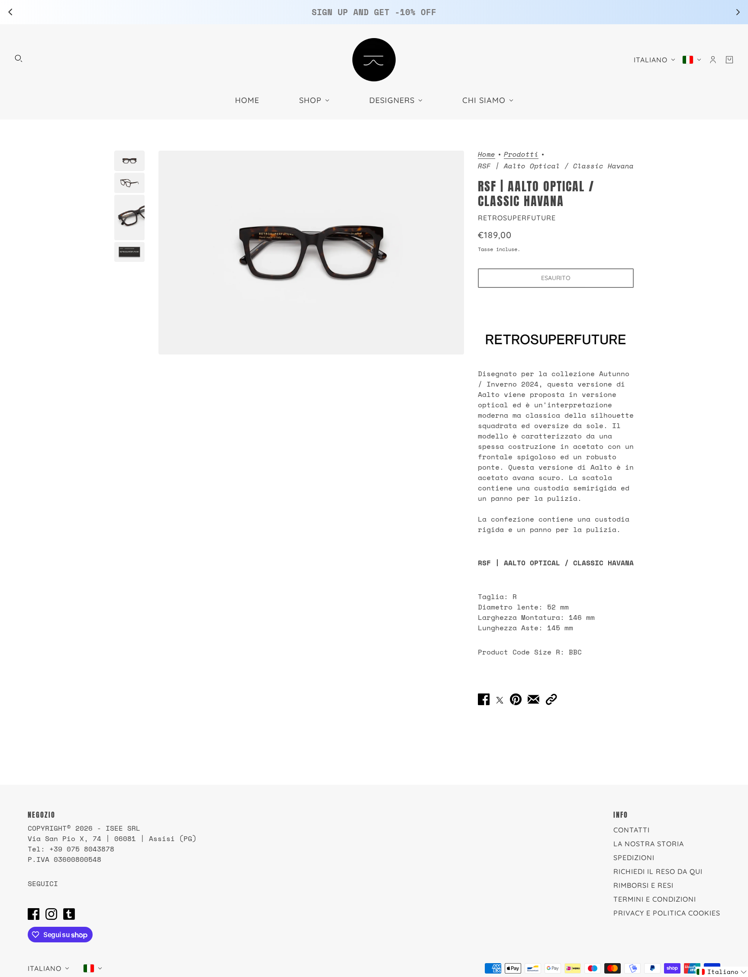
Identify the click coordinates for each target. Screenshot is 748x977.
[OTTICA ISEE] (374, 59)
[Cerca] (18, 58)
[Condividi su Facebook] (483, 699)
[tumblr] (69, 913)
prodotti (521, 155)
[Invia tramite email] (533, 699)
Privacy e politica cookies (666, 913)
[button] (551, 699)
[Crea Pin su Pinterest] (515, 699)
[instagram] (51, 913)
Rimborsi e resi (643, 885)
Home (486, 155)
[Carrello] (729, 59)
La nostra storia (648, 843)
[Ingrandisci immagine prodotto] (311, 253)
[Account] (713, 59)
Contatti (631, 829)
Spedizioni (633, 857)
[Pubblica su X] (499, 699)
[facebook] (33, 913)
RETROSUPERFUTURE (517, 217)
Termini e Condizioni (654, 899)
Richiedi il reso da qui (658, 871)
